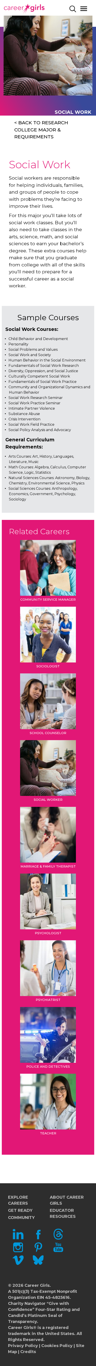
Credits (28, 1351)
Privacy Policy (23, 1345)
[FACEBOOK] (38, 1238)
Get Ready (20, 1210)
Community (21, 1217)
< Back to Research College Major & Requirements (41, 129)
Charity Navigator (27, 1303)
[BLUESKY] (38, 1264)
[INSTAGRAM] (18, 1251)
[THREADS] (58, 1238)
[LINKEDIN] (18, 1238)
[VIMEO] (18, 1264)
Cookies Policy (57, 1345)
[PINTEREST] (38, 1251)
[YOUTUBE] (58, 1251)
